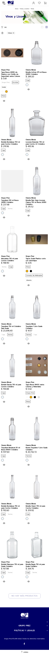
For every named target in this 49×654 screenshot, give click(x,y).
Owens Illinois (31, 70)
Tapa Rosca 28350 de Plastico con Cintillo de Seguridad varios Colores (10, 74)
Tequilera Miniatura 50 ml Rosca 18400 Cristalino (10, 449)
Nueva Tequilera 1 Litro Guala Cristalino (36, 449)
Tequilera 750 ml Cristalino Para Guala (11, 327)
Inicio (16, 9)
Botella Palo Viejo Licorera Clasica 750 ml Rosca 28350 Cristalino (36, 202)
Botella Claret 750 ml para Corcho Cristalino (35, 507)
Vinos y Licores (24, 9)
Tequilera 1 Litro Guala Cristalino (34, 327)
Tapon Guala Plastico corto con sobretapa (36, 260)
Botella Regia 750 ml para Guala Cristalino (35, 565)
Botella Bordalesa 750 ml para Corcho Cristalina (10, 507)
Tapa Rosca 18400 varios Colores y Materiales (35, 386)
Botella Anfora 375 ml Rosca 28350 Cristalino (36, 73)
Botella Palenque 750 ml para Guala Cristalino (12, 565)
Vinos (10, 33)
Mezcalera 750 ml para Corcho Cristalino (9, 260)
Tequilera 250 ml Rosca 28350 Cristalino (9, 201)
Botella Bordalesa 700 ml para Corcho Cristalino (10, 143)
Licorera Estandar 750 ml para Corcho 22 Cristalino (35, 143)
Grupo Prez (11, 3)
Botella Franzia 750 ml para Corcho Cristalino (11, 386)
